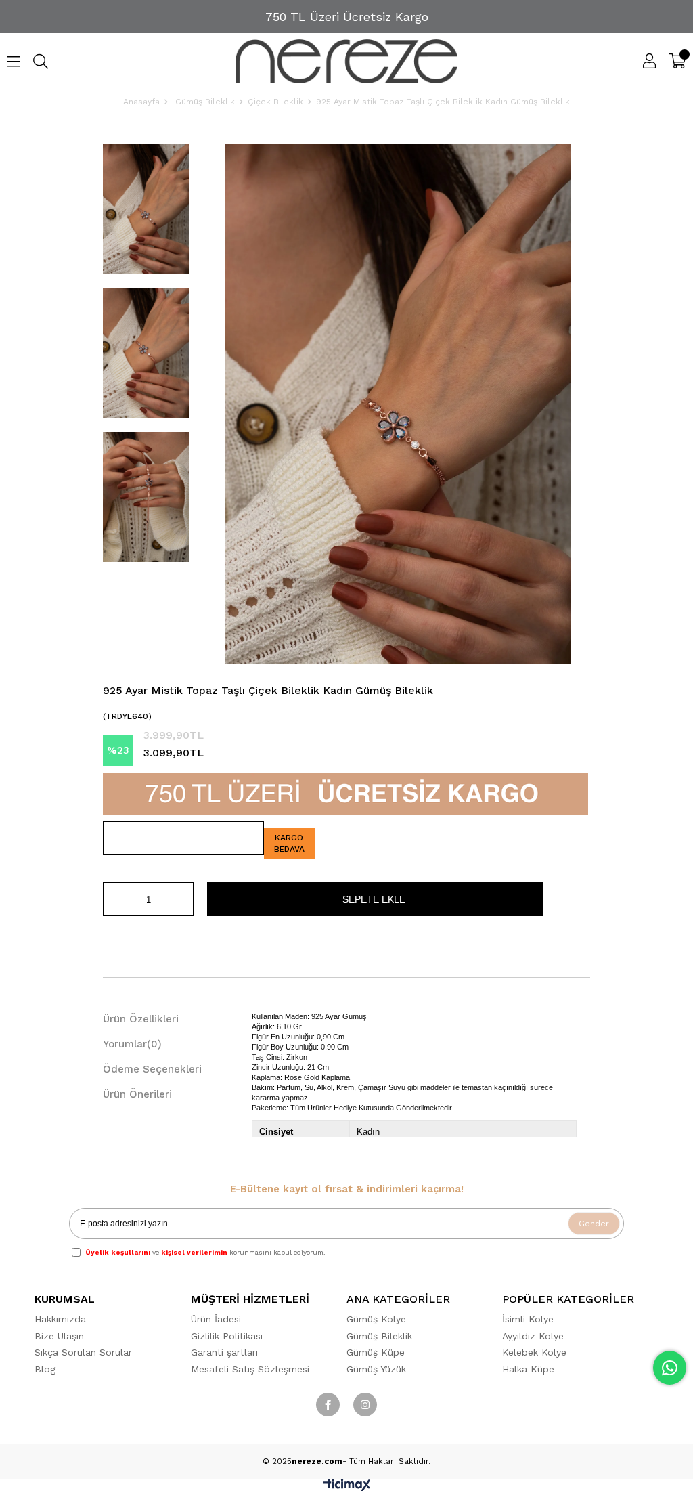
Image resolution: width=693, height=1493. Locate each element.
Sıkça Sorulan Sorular (83, 1352)
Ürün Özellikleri (141, 1019)
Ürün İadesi (216, 1319)
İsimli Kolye (528, 1319)
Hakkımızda (60, 1319)
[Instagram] (365, 1404)
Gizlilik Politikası (227, 1335)
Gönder (594, 1223)
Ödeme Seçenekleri (152, 1069)
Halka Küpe (528, 1369)
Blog (45, 1369)
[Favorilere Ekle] (183, 838)
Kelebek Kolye (534, 1352)
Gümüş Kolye (376, 1319)
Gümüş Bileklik (379, 1335)
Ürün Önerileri (137, 1094)
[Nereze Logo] (347, 61)
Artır (183, 899)
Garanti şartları (224, 1352)
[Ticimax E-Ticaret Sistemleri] (347, 1488)
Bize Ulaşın (59, 1335)
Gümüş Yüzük (376, 1369)
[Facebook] (328, 1404)
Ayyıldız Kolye (533, 1335)
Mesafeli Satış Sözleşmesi (250, 1369)
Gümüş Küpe (375, 1352)
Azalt (113, 899)
